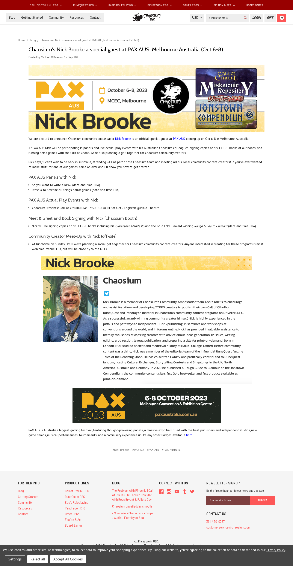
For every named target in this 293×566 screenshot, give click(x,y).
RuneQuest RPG (83, 5)
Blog (12, 17)
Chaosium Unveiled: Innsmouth (132, 506)
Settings (15, 559)
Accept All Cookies (68, 559)
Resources (77, 17)
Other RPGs (191, 5)
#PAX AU (138, 450)
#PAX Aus (153, 450)
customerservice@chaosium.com (228, 527)
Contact (95, 17)
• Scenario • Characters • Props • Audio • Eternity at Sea (132, 515)
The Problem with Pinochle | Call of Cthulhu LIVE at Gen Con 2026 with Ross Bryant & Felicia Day (132, 494)
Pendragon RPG (158, 5)
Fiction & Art (223, 5)
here (189, 435)
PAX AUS (179, 139)
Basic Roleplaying (121, 5)
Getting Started (32, 17)
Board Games (254, 5)
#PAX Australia (171, 450)
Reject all (37, 559)
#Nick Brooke (120, 450)
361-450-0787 (215, 521)
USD (195, 17)
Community (56, 17)
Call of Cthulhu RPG (44, 5)
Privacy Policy (275, 550)
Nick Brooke (123, 139)
